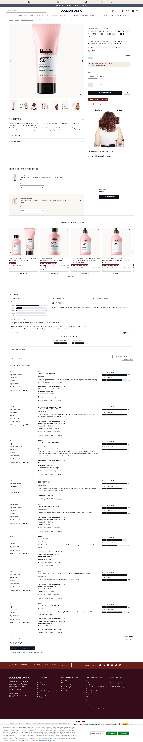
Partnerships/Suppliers (92, 699)
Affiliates (88, 697)
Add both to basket (109, 197)
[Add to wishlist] (127, 93)
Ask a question (116, 47)
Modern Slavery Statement (68, 687)
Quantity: (91, 81)
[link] (125, 10)
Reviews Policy (65, 691)
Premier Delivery (41, 695)
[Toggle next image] (82, 61)
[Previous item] (10, 252)
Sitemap (88, 701)
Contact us (40, 693)
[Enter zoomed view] (81, 95)
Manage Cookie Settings (97, 733)
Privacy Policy (65, 683)
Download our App (42, 683)
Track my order (41, 697)
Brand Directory (90, 685)
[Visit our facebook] (100, 665)
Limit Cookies (111, 733)
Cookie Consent (13, 693)
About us (88, 681)
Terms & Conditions (66, 681)
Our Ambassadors (91, 695)
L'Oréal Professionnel (27, 20)
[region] (71, 733)
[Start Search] (44, 10)
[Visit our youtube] (112, 665)
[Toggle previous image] (10, 61)
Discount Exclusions (42, 685)
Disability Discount (91, 693)
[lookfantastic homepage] (71, 11)
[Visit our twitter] (104, 665)
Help (38, 681)
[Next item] (132, 252)
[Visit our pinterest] (120, 665)
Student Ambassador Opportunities (96, 709)
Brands (17, 20)
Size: (89, 72)
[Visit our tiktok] (116, 665)
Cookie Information (66, 685)
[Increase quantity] (101, 85)
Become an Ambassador (93, 707)
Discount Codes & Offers (93, 691)
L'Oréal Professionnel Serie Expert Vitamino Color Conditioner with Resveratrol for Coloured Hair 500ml (85, 260)
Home (11, 20)
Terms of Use (51, 740)
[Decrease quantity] (90, 85)
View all (128, 55)
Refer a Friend (89, 703)
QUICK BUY (23, 273)
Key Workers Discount (92, 705)
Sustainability (65, 689)
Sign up (64, 665)
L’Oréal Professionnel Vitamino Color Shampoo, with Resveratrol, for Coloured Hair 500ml (115, 260)
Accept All (123, 733)
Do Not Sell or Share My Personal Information (18, 696)
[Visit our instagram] (108, 665)
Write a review (107, 47)
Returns (39, 687)
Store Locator (114, 681)
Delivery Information (42, 689)
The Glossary (89, 683)
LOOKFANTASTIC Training (117, 687)
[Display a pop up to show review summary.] (22, 265)
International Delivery (43, 691)
